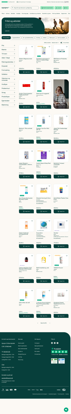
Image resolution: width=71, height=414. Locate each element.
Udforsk (7, 13)
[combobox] (25, 7)
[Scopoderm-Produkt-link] (43, 233)
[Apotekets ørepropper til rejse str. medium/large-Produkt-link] (43, 59)
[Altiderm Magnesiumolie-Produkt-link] (26, 59)
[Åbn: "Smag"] (8, 92)
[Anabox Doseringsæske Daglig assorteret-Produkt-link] (26, 94)
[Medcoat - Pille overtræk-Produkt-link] (26, 129)
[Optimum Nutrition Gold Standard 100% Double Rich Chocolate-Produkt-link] (26, 268)
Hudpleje (18, 13)
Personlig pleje (25, 13)
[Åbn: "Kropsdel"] (8, 66)
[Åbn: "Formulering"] (8, 70)
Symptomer (64, 13)
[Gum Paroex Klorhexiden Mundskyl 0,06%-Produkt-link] (26, 198)
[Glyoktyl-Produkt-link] (61, 233)
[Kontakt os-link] (61, 94)
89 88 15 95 (7, 352)
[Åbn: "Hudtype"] (8, 84)
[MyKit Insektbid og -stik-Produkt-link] (43, 268)
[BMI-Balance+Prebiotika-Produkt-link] (61, 59)
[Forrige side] (37, 323)
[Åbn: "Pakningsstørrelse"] (8, 62)
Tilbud (3, 13)
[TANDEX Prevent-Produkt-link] (61, 268)
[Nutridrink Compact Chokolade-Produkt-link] (61, 163)
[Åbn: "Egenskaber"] (8, 101)
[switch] (62, 42)
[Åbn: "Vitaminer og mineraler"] (8, 79)
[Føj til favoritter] (32, 46)
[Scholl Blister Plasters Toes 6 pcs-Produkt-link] (61, 198)
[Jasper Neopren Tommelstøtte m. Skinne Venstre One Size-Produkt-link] (26, 163)
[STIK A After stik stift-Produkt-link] (26, 303)
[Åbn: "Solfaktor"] (8, 74)
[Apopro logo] (5, 8)
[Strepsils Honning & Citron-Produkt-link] (43, 198)
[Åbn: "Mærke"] (8, 49)
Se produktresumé (39, 203)
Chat (3, 364)
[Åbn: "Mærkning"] (8, 105)
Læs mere (7, 30)
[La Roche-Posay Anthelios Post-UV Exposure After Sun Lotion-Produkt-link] (43, 303)
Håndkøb (13, 13)
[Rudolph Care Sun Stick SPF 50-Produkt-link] (43, 129)
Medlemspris (38, 103)
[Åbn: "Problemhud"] (8, 88)
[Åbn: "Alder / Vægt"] (8, 58)
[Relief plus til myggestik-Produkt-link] (43, 94)
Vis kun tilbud (66, 42)
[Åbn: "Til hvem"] (8, 54)
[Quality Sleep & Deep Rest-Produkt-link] (43, 163)
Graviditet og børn (46, 13)
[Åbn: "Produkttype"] (8, 96)
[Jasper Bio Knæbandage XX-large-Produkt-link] (61, 129)
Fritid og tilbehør (56, 13)
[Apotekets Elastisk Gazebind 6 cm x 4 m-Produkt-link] (61, 303)
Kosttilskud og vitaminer (35, 13)
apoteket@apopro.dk (7, 378)
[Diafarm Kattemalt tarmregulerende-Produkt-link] (26, 233)
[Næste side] (49, 323)
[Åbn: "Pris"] (8, 45)
